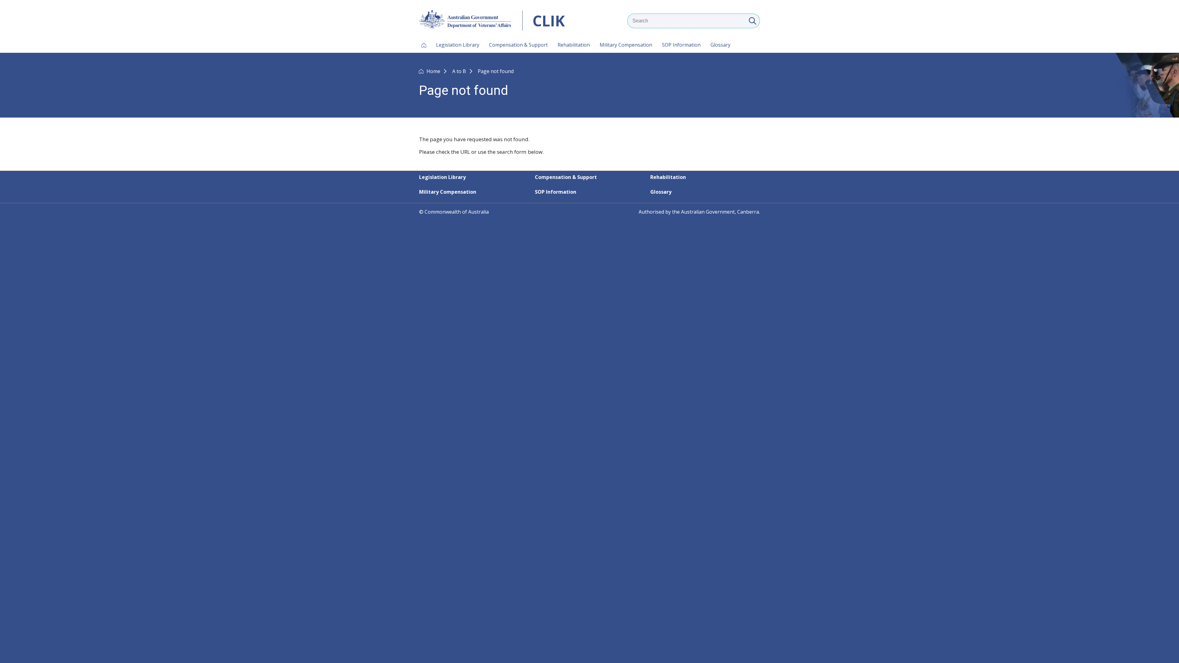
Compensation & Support (518, 44)
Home (434, 71)
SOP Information (681, 44)
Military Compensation (626, 44)
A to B (459, 71)
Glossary (720, 44)
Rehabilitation (574, 44)
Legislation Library (457, 44)
